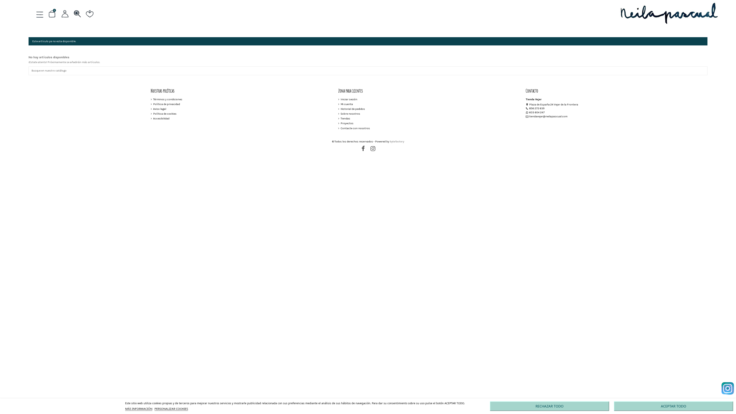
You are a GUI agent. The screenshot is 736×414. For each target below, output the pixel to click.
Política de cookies (165, 113)
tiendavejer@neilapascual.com (548, 116)
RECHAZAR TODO (550, 406)
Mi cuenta (347, 104)
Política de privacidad (166, 104)
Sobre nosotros (350, 113)
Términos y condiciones (167, 99)
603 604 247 (537, 112)
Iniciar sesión (349, 99)
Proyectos (347, 123)
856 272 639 (537, 108)
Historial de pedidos (353, 109)
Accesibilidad (161, 118)
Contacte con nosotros (355, 128)
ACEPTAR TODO (673, 406)
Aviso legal (159, 109)
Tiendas (345, 118)
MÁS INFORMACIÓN (138, 409)
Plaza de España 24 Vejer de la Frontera (553, 104)
